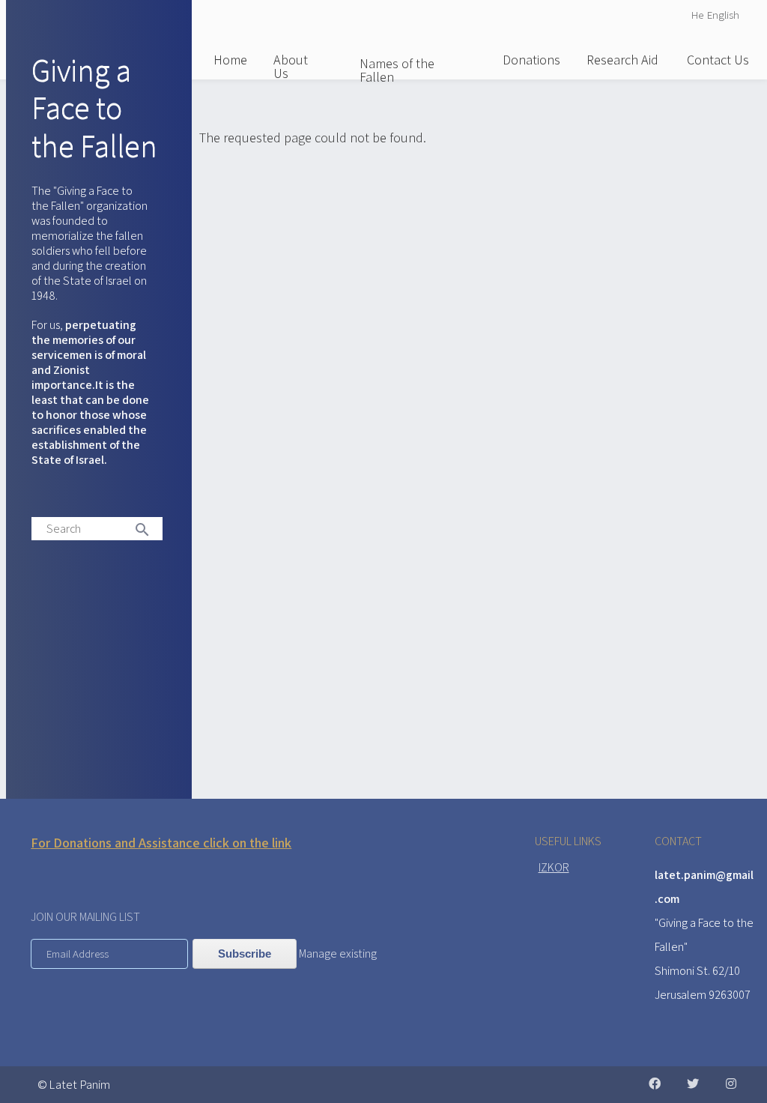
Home (230, 59)
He (697, 14)
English (723, 14)
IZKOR (554, 867)
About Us (290, 66)
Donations (531, 59)
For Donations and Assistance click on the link (161, 842)
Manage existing (338, 953)
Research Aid (622, 59)
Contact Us (718, 59)
